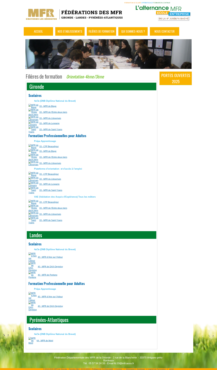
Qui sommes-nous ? (133, 31)
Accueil (38, 31)
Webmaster (130, 369)
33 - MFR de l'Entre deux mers (53, 112)
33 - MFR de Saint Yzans (50, 129)
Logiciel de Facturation (157, 369)
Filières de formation (101, 31)
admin (171, 369)
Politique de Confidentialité (102, 369)
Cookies (119, 369)
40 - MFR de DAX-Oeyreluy (50, 266)
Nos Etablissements (70, 31)
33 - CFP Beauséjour (49, 146)
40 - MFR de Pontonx (47, 275)
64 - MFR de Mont (45, 340)
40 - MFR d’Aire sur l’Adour (50, 257)
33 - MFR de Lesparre (49, 123)
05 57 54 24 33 (97, 363)
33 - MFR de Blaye (47, 106)
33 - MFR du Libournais (50, 118)
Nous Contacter (164, 31)
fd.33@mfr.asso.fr (124, 363)
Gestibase (141, 369)
